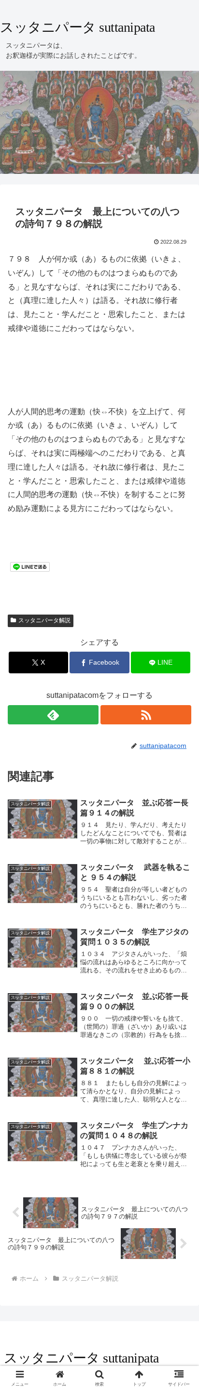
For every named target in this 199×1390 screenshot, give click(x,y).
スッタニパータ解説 (44, 620)
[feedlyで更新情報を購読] (53, 714)
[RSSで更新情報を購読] (145, 714)
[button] (179, 1223)
